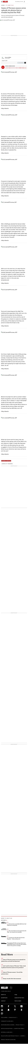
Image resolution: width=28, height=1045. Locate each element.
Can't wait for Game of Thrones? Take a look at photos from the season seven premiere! (13, 966)
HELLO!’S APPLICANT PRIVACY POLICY (10, 1035)
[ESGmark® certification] (10, 987)
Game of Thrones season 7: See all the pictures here (11, 973)
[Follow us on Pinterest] (17, 1010)
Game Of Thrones (7, 463)
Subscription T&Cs (19, 997)
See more (3, 920)
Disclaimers (4, 1017)
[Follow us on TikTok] (24, 1006)
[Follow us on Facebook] (11, 1006)
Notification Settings (6, 1028)
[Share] (25, 63)
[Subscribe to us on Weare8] (24, 1010)
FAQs (16, 994)
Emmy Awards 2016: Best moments (12, 978)
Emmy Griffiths (8, 57)
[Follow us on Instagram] (4, 1006)
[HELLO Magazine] (5, 2)
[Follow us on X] (17, 1006)
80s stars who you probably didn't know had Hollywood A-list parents (16, 924)
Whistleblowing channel (7, 1024)
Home (3, 5)
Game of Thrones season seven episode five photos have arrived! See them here (13, 960)
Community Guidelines (7, 1021)
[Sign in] (24, 1)
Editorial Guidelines (6, 1032)
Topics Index (18, 1000)
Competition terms (19, 1028)
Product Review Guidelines (8, 1039)
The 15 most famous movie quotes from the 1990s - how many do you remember (16, 931)
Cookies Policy (13, 1017)
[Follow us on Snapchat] (11, 1010)
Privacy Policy (20, 1024)
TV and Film (10, 5)
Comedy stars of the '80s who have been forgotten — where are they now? (16, 938)
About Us (3, 994)
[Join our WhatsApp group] (4, 1013)
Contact (3, 1000)
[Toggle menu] (1, 1)
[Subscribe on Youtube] (4, 1010)
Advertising (4, 997)
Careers (22, 1035)
